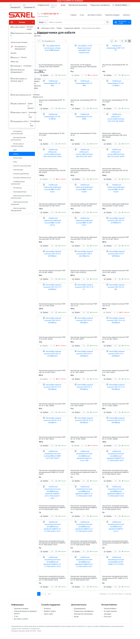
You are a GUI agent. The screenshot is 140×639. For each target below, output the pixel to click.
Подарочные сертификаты (100, 5)
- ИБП (14, 150)
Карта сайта (48, 614)
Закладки (107, 614)
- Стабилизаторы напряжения (18, 183)
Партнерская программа (77, 5)
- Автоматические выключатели (18, 139)
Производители (79, 608)
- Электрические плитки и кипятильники (21, 197)
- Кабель (15, 154)
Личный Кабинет (110, 608)
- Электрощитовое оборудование (18, 209)
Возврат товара (50, 611)
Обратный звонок (54, 6)
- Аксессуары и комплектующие (17, 145)
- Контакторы (16, 158)
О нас (82, 15)
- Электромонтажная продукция (19, 203)
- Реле (14, 162)
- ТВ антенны (16, 188)
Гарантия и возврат (112, 15)
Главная (73, 15)
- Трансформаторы (18, 192)
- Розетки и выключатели (21, 166)
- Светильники (17, 170)
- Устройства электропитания (17, 132)
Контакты (126, 15)
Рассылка (107, 616)
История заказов (110, 611)
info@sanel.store (43, 5)
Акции (63, 5)
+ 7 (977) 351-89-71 (50, 14)
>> (49, 594)
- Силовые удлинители (20, 174)
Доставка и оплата (95, 15)
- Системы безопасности (21, 177)
